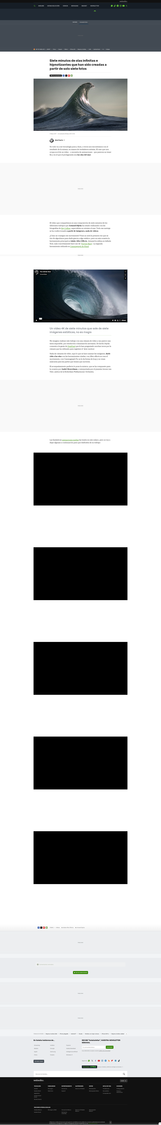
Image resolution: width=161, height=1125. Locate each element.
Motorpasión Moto (94, 1091)
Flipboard (69, 76)
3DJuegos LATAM (52, 1110)
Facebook (64, 76)
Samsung (53, 1051)
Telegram (118, 6)
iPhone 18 (72, 49)
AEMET (48, 49)
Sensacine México (66, 1110)
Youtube (124, 6)
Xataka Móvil (37, 1091)
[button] (60, 140)
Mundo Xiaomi (38, 1099)
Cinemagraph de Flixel (79, 246)
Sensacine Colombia (64, 1112)
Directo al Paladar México (80, 1110)
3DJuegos (50, 1088)
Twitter (126, 6)
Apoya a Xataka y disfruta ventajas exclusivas (110, 1067)
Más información (93, 1123)
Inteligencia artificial (71, 1051)
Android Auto (96, 49)
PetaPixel (71, 346)
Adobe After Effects (68, 927)
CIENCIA (65, 6)
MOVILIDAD (74, 6)
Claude (81, 1034)
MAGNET (84, 6)
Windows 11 (69, 1055)
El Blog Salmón (120, 1088)
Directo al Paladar (80, 1088)
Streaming (37, 1045)
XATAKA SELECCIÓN (53, 6)
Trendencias (106, 1088)
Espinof (63, 1091)
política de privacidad (104, 1050)
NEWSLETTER (94, 6)
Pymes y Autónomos (120, 1091)
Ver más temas (38, 1061)
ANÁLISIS (41, 6)
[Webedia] (123, 1)
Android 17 (73, 1034)
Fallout (66, 49)
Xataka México (38, 1110)
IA (103, 49)
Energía (52, 1048)
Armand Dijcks (80, 927)
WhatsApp (112, 6)
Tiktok (115, 6)
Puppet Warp (86, 244)
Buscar (124, 1073)
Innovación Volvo (83, 22)
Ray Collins (65, 228)
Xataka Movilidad (71, 1048)
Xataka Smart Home (37, 1096)
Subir (122, 1081)
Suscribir (110, 1047)
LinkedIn (115, 1060)
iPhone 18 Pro (105, 1034)
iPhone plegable (64, 1034)
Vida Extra (50, 1091)
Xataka (36, 1088)
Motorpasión (92, 1088)
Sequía (60, 49)
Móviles (36, 1048)
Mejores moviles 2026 (51, 1034)
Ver (81, 972)
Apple (35, 1051)
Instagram (121, 6)
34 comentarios (56, 75)
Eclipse (108, 49)
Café (90, 49)
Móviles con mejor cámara (92, 1034)
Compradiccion (107, 1093)
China (54, 49)
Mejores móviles (82, 49)
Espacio (68, 1045)
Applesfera (37, 1093)
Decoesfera (106, 1091)
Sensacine (64, 1088)
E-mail (72, 76)
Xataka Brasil (37, 1112)
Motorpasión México (92, 1110)
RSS (109, 1060)
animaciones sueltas (70, 440)
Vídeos (58, 927)
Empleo (52, 1055)
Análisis (52, 1045)
